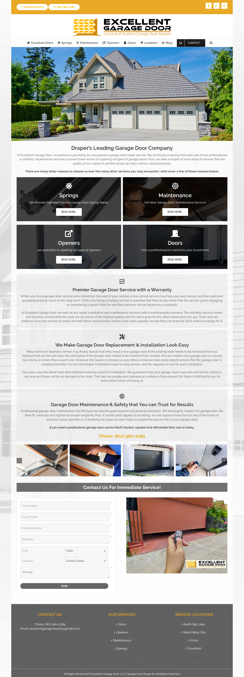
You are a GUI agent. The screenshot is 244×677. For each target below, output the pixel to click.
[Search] (211, 42)
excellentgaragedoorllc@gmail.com (54, 628)
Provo (194, 640)
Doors (122, 624)
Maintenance (122, 640)
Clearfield (194, 648)
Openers (122, 632)
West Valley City (194, 632)
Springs (122, 648)
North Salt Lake (194, 624)
